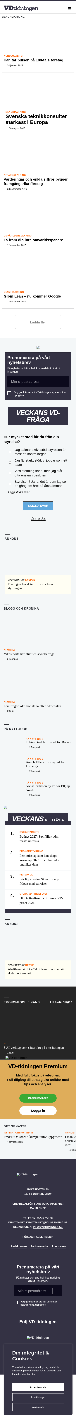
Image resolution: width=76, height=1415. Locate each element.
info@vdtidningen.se (48, 1227)
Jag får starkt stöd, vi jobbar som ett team (41, 463)
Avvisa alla (38, 1407)
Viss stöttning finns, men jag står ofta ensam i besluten (38, 473)
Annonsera (58, 1246)
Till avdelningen (61, 1001)
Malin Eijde (38, 1208)
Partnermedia (39, 1246)
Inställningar (38, 1397)
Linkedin (38, 1329)
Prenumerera (38, 1098)
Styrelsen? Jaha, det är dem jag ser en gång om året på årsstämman (41, 484)
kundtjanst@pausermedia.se (47, 1222)
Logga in (38, 1111)
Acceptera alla (38, 1387)
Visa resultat (38, 518)
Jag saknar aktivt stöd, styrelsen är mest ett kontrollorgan (40, 452)
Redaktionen (19, 1246)
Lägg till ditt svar (18, 492)
